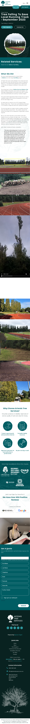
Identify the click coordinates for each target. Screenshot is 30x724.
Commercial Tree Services (15, 649)
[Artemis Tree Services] (6, 3)
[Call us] (14, 7)
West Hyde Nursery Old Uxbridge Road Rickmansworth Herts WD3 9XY (13, 677)
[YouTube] (18, 628)
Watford (11, 64)
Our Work (15, 652)
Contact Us (20, 27)
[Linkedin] (21, 628)
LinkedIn (3, 555)
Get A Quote (25, 7)
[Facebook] (11, 628)
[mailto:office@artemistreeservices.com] (17, 7)
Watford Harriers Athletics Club (20, 89)
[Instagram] (14, 628)
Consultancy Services (15, 650)
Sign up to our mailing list (10, 598)
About (15, 645)
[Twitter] (8, 628)
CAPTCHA (3, 600)
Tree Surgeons (15, 647)
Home (15, 643)
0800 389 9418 (8, 551)
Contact (15, 654)
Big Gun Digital (18, 635)
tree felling (15, 78)
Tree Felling (4, 23)
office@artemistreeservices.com (16, 671)
